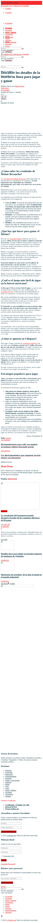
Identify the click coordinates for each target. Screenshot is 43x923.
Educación (9, 774)
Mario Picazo (19, 86)
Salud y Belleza (10, 32)
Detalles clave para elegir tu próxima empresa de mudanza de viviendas (21, 555)
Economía (8, 23)
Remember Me (9, 856)
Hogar (7, 46)
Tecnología (9, 34)
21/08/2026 (5, 527)
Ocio (7, 786)
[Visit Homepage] (15, 6)
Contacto (8, 12)
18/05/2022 (5, 88)
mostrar (8, 438)
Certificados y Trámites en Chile (17, 805)
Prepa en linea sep (12, 809)
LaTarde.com (11, 835)
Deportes (8, 44)
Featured (8, 778)
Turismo (8, 796)
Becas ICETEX (11, 807)
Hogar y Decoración (12, 780)
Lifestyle (8, 40)
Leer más (4, 539)
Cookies (8, 9)
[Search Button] (22, 67)
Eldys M (7, 525)
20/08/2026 (5, 560)
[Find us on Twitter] (2, 916)
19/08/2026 (5, 581)
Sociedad (8, 30)
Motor (7, 36)
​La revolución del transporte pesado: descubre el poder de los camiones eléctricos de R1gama (20, 517)
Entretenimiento (10, 42)
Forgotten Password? (8, 864)
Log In (3, 886)
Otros (7, 788)
